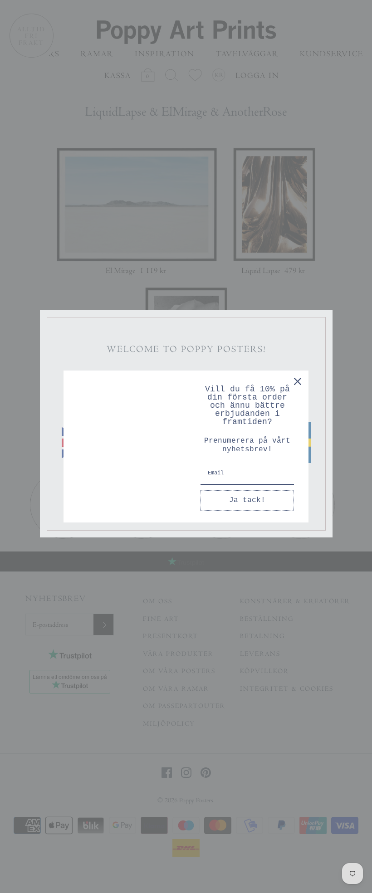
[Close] (297, 381)
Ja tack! (247, 500)
